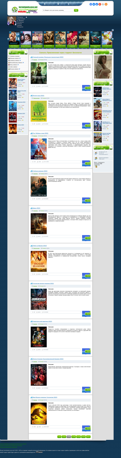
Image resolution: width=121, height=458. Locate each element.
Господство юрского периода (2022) (43, 283)
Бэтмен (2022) (21, 124)
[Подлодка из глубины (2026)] (95, 38)
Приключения (36, 98)
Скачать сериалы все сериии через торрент (11, 445)
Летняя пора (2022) (38, 95)
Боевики (35, 59)
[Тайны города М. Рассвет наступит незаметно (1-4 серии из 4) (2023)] (14, 38)
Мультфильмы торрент (16, 62)
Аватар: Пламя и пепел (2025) (21, 80)
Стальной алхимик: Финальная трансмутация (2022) (48, 57)
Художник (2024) (21, 113)
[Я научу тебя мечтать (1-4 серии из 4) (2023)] (25, 38)
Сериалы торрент (14, 60)
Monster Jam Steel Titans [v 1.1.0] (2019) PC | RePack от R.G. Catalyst (106, 135)
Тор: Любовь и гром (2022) (40, 133)
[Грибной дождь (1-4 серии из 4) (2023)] (37, 38)
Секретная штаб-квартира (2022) (42, 321)
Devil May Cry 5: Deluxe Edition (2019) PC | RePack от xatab (107, 123)
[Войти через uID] (90, 4)
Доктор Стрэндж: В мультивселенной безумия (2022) (48, 359)
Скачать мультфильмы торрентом (8, 447)
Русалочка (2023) (21, 102)
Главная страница (14, 56)
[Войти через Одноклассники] (106, 4)
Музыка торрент (14, 69)
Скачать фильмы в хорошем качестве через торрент (13, 443)
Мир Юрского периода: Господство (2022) (45, 397)
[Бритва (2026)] (49, 38)
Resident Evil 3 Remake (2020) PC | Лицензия (106, 89)
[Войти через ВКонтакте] (93, 4)
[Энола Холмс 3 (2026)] (60, 38)
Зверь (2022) (36, 208)
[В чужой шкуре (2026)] (107, 38)
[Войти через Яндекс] (100, 4)
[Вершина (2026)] (83, 38)
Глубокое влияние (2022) (40, 171)
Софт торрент (13, 66)
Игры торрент (13, 64)
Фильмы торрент (14, 58)
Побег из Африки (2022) (40, 245)
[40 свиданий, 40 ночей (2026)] (72, 38)
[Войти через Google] (103, 4)
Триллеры (35, 173)
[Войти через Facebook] (96, 4)
